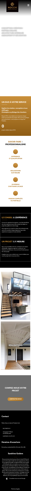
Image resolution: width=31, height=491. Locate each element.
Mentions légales (15, 489)
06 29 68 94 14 (6, 428)
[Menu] (28, 5)
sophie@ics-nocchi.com (9, 436)
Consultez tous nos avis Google (17, 478)
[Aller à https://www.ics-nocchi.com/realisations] (15, 345)
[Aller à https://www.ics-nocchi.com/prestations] (15, 296)
